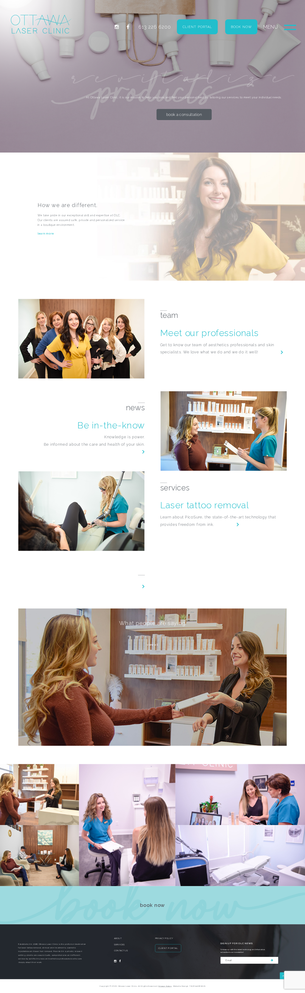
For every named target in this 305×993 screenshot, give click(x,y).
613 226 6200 (155, 27)
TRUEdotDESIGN (197, 986)
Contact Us (121, 951)
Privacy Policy (164, 938)
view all (152, 644)
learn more (46, 233)
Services (119, 945)
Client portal (197, 27)
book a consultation (184, 114)
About (118, 938)
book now (152, 905)
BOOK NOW (241, 27)
